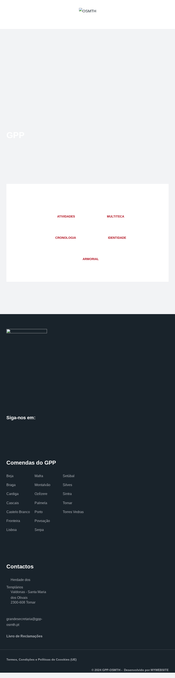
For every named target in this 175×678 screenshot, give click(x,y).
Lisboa (11, 530)
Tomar (67, 503)
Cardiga (12, 494)
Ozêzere (41, 494)
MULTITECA (115, 216)
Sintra (67, 494)
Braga (11, 485)
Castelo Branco (18, 512)
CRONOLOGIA (65, 237)
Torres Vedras (73, 512)
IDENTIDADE (117, 237)
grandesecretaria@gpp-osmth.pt (24, 622)
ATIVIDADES (66, 216)
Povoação (42, 521)
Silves (67, 485)
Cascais (12, 503)
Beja (9, 476)
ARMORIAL (91, 259)
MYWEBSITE (160, 670)
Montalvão (42, 485)
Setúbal (68, 476)
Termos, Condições (20, 659)
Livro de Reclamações (24, 636)
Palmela (41, 503)
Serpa (39, 530)
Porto (39, 512)
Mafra (39, 476)
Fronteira (13, 521)
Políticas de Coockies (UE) (57, 659)
